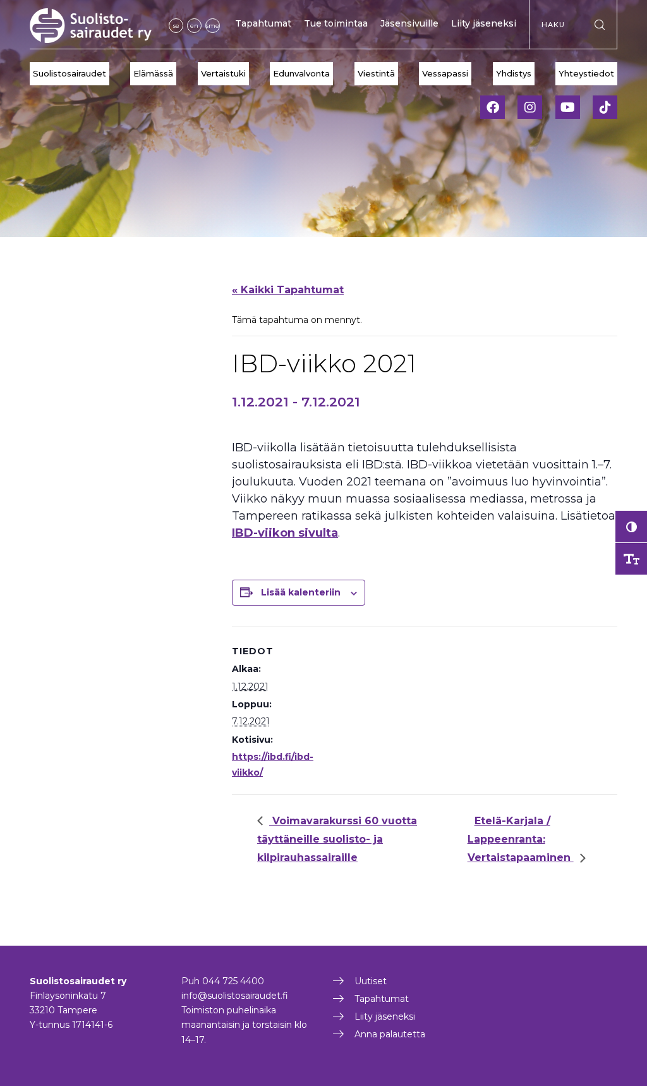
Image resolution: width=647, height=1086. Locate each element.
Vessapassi (445, 73)
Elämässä (153, 73)
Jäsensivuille (409, 23)
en (194, 25)
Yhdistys (513, 73)
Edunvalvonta (301, 73)
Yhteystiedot (586, 73)
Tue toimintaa (336, 23)
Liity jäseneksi (483, 23)
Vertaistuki (223, 73)
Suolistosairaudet (69, 73)
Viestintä (376, 73)
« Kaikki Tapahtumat (288, 290)
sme (212, 25)
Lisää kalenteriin (301, 592)
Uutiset (370, 981)
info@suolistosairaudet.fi (234, 995)
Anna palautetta (389, 1034)
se (176, 25)
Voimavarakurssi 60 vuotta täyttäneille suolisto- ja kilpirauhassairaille (337, 839)
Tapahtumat (263, 23)
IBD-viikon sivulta (285, 533)
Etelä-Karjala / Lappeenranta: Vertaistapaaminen (521, 839)
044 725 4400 (233, 981)
